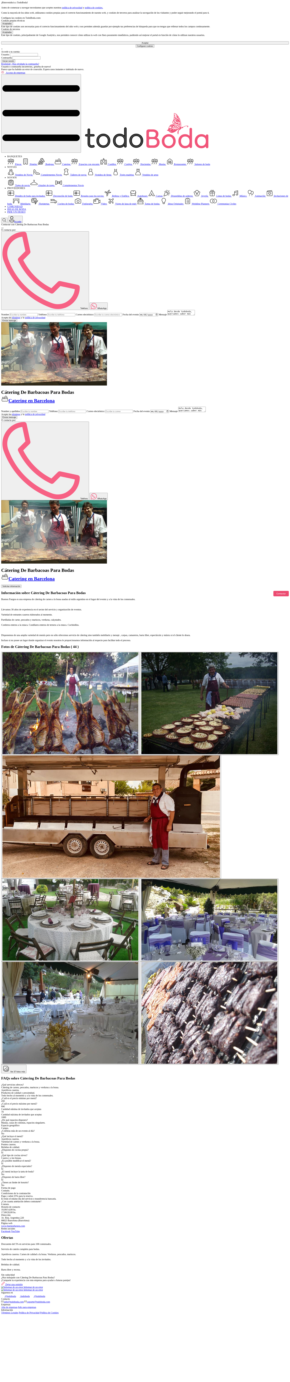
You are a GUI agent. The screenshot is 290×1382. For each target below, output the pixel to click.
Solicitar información (11, 586)
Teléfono (42, 314)
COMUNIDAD (15, 206)
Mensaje (163, 314)
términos (16, 317)
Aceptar (145, 43)
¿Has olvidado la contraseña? (25, 64)
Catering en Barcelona (31, 400)
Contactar (281, 593)
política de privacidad (72, 7)
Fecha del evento (131, 314)
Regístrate (6, 64)
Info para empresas (27, 1307)
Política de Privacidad (29, 1312)
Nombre (5, 314)
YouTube (15, 1231)
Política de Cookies (49, 1312)
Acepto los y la (23, 317)
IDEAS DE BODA (16, 209)
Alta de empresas (9, 1307)
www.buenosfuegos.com (13, 1226)
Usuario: (5, 54)
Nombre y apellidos (10, 411)
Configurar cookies (145, 46)
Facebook (6, 1231)
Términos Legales (9, 1312)
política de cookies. (94, 7)
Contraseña (6, 57)
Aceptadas (7, 23)
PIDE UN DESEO (16, 212)
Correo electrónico (84, 314)
